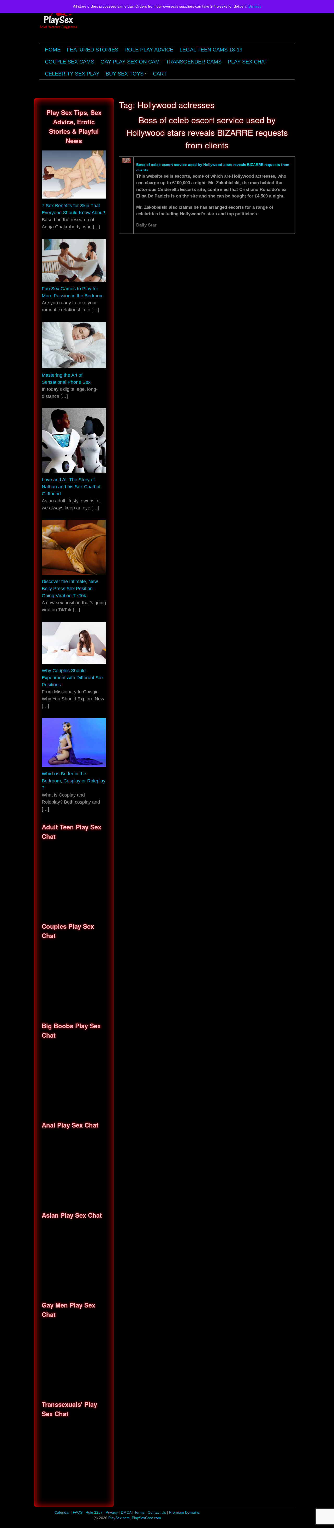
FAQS (77, 1512)
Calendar (62, 1512)
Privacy (112, 1512)
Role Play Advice (148, 50)
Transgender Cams (194, 62)
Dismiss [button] (254, 6)
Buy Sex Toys (127, 75)
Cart (160, 74)
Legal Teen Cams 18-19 (211, 50)
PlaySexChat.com (146, 1518)
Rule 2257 (94, 1512)
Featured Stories (92, 50)
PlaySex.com (119, 1518)
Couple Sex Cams (69, 62)
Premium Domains (184, 1512)
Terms (140, 1512)
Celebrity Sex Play (72, 74)
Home (53, 50)
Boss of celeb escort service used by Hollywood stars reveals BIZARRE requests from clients (207, 132)
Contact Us (157, 1512)
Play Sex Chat (247, 62)
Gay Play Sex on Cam (130, 62)
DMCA (126, 1512)
